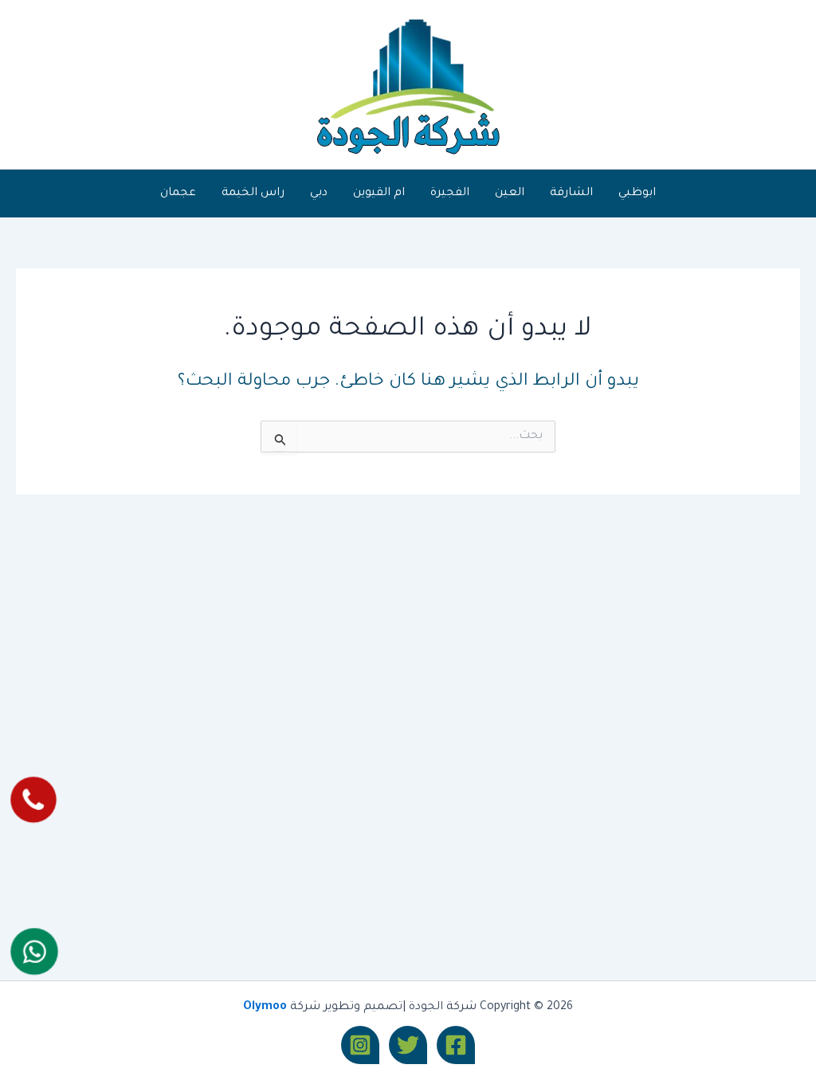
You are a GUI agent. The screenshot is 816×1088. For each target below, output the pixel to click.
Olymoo (265, 1007)
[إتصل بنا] (34, 800)
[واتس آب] (34, 952)
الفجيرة (449, 193)
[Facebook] (456, 1045)
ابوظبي (637, 193)
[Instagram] (360, 1045)
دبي (319, 193)
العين (509, 193)
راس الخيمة (253, 193)
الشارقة (571, 193)
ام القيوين (379, 193)
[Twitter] (408, 1045)
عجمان (178, 193)
